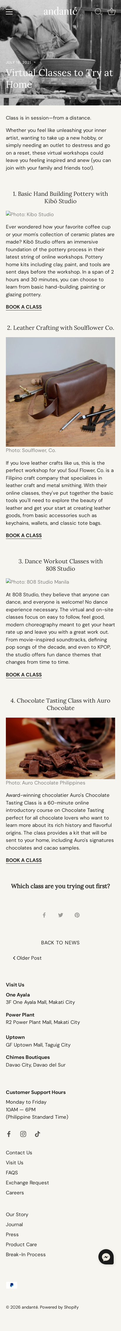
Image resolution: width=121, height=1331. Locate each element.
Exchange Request (27, 1182)
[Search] (98, 12)
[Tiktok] (38, 1133)
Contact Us (19, 1152)
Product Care (21, 1244)
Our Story (17, 1214)
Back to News (60, 942)
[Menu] (9, 11)
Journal (14, 1224)
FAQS (12, 1172)
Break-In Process (26, 1254)
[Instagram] (23, 1133)
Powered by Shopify (59, 1307)
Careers (15, 1192)
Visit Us (14, 1162)
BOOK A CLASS (24, 860)
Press (12, 1234)
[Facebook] (9, 1133)
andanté (30, 1307)
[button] (106, 1256)
